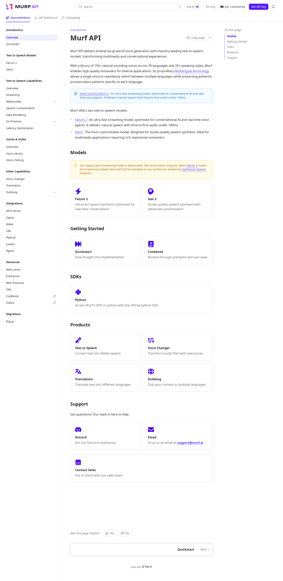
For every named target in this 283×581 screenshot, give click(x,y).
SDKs (230, 47)
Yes (112, 533)
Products (233, 52)
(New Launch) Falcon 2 (94, 93)
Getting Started (237, 41)
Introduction (78, 30)
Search (132, 6)
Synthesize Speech (194, 169)
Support (232, 57)
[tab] (18, 17)
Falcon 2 (81, 120)
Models (231, 36)
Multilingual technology (192, 71)
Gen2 (79, 132)
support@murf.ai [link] (190, 443)
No (127, 533)
